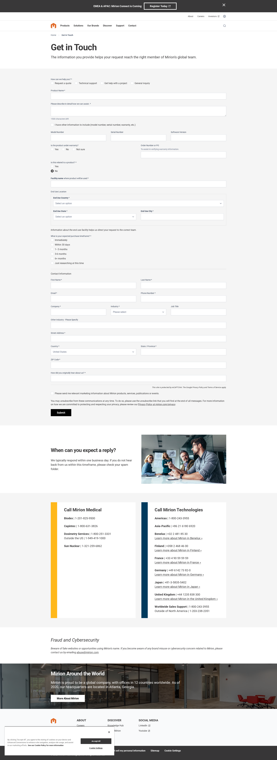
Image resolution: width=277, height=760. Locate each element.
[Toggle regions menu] (224, 16)
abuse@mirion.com (88, 652)
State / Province (148, 346)
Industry (115, 306)
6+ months (60, 258)
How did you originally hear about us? (68, 373)
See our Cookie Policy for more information (45, 745)
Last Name (146, 280)
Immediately (61, 240)
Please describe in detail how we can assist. (71, 104)
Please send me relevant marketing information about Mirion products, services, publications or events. (107, 393)
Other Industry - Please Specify (64, 320)
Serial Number (117, 132)
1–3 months (61, 249)
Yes (56, 149)
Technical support (88, 83)
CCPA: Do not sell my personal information (123, 750)
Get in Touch (67, 35)
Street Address (58, 333)
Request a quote (63, 83)
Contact (132, 25)
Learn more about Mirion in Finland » (178, 550)
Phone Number (148, 293)
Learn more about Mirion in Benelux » (178, 538)
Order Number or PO (150, 145)
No (67, 149)
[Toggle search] (224, 25)
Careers (200, 16)
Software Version (178, 132)
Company (56, 306)
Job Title (174, 306)
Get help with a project (115, 83)
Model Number (57, 132)
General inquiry (142, 83)
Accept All (96, 741)
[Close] (109, 732)
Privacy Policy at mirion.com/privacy (156, 404)
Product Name (58, 90)
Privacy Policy (198, 387)
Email (54, 293)
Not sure (80, 149)
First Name (56, 280)
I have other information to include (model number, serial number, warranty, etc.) (95, 124)
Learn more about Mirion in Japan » (177, 586)
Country (55, 346)
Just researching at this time (69, 263)
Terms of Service (214, 387)
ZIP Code (55, 359)
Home (53, 35)
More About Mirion (68, 698)
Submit (61, 412)
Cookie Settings (172, 750)
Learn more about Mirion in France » (178, 562)
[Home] (53, 26)
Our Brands (93, 25)
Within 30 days (62, 244)
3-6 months (60, 254)
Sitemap (155, 750)
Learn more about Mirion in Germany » (179, 574)
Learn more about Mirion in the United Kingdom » (186, 599)
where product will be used (70, 178)
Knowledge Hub (116, 725)
